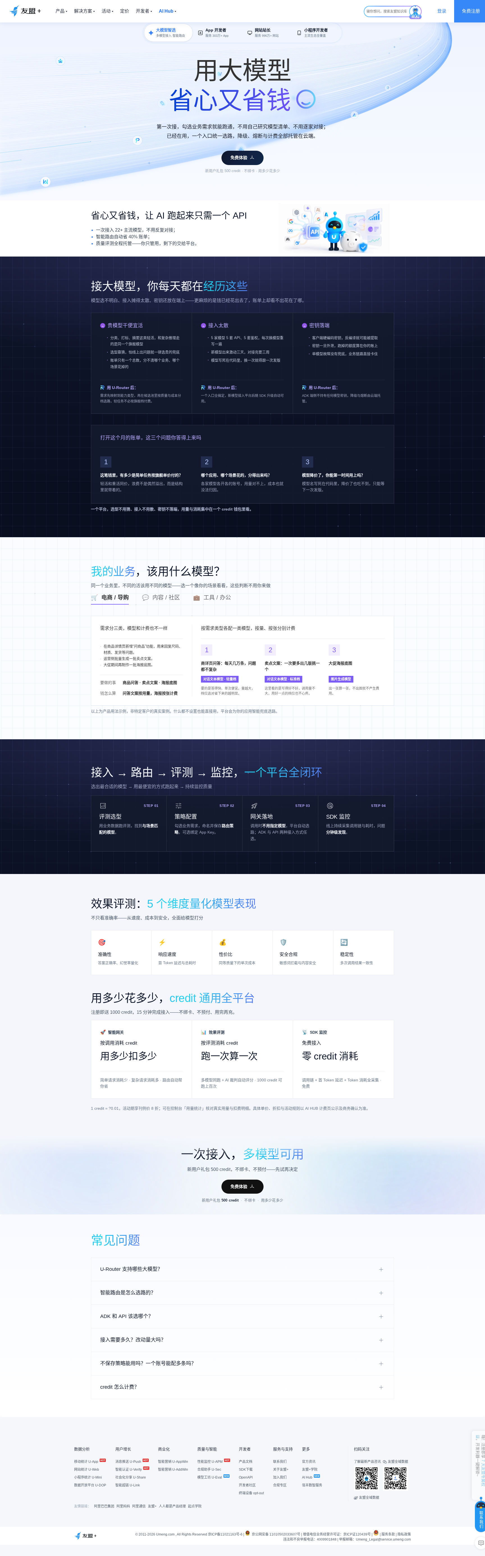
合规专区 (280, 1485)
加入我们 (280, 1477)
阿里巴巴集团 (104, 1506)
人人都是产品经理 (172, 1506)
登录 (441, 11)
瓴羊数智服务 (312, 1485)
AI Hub (307, 1477)
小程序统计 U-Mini (88, 1477)
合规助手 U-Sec (209, 1470)
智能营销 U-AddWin (173, 1470)
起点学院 (195, 1506)
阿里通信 (139, 1506)
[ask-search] (415, 12)
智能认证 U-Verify (129, 1470)
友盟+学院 (309, 1470)
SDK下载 (246, 1470)
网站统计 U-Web (86, 1470)
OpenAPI (246, 1477)
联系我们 (280, 1462)
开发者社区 (247, 1485)
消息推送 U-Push (128, 1462)
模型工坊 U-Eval (210, 1477)
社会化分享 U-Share (130, 1477)
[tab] (116, 599)
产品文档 (245, 1462)
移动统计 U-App (86, 1462)
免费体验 (238, 157)
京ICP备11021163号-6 (225, 1534)
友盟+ (152, 1506)
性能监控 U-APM (210, 1462)
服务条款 (388, 1534)
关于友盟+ (281, 1470)
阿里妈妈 (123, 1506)
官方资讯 (308, 1462)
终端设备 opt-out (251, 1493)
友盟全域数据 (366, 1498)
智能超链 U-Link (127, 1485)
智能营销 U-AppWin (173, 1462)
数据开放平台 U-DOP (90, 1485)
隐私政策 (404, 1534)
